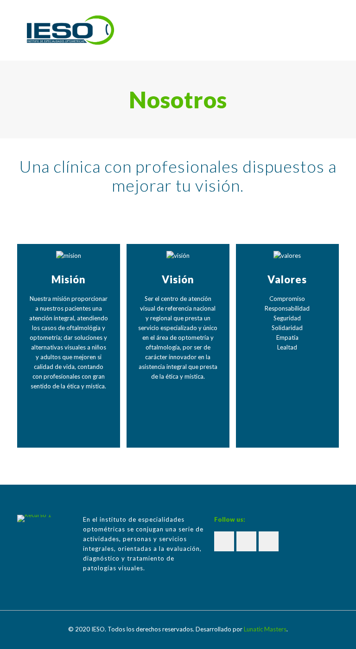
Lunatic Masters (265, 629)
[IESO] (70, 30)
